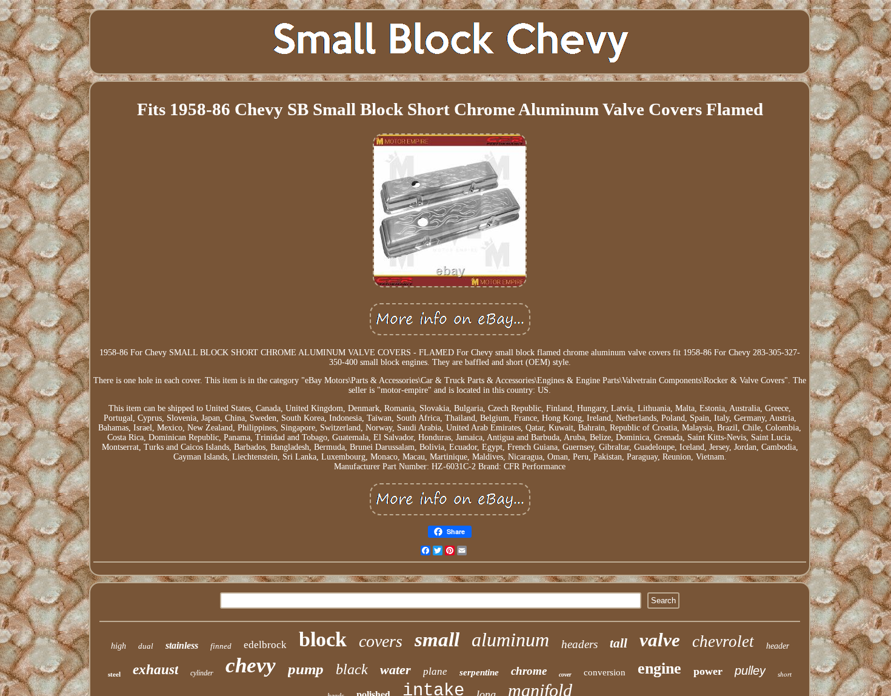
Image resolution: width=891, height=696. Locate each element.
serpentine (479, 672)
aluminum (510, 640)
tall (618, 643)
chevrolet (723, 641)
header (777, 646)
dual (145, 646)
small (437, 640)
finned (221, 646)
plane (435, 671)
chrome (529, 670)
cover (565, 674)
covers (380, 641)
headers (579, 644)
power (707, 671)
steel (114, 674)
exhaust (155, 669)
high (118, 646)
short (785, 674)
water (395, 669)
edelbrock (265, 645)
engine (659, 668)
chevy (250, 665)
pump (306, 669)
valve (659, 640)
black (352, 669)
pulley (750, 670)
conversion (605, 672)
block (323, 639)
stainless (181, 645)
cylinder (201, 673)
